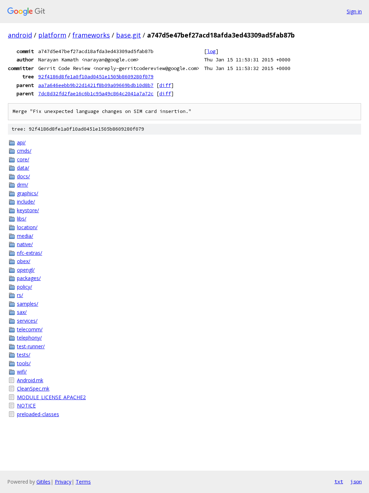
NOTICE (26, 405)
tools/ (24, 363)
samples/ (27, 303)
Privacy (63, 481)
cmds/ (24, 150)
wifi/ (22, 371)
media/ (25, 235)
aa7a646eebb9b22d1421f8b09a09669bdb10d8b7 (96, 85)
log (211, 51)
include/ (26, 201)
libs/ (21, 218)
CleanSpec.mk (33, 388)
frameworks (91, 35)
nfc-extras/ (29, 252)
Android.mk (30, 380)
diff (165, 85)
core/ (23, 159)
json (356, 481)
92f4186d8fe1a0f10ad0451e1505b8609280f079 (96, 76)
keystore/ (28, 210)
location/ (27, 227)
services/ (27, 320)
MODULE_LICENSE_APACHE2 (51, 397)
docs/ (23, 176)
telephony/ (29, 337)
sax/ (22, 312)
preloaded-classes (38, 414)
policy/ (24, 286)
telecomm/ (30, 329)
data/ (23, 167)
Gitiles (43, 481)
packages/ (29, 278)
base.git (128, 35)
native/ (25, 244)
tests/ (23, 354)
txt (338, 481)
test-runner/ (31, 346)
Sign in (354, 11)
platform (52, 35)
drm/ (22, 184)
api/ (21, 142)
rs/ (20, 295)
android (20, 35)
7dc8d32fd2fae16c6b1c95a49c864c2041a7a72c (96, 93)
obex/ (23, 261)
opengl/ (26, 269)
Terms (83, 481)
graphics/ (27, 193)
